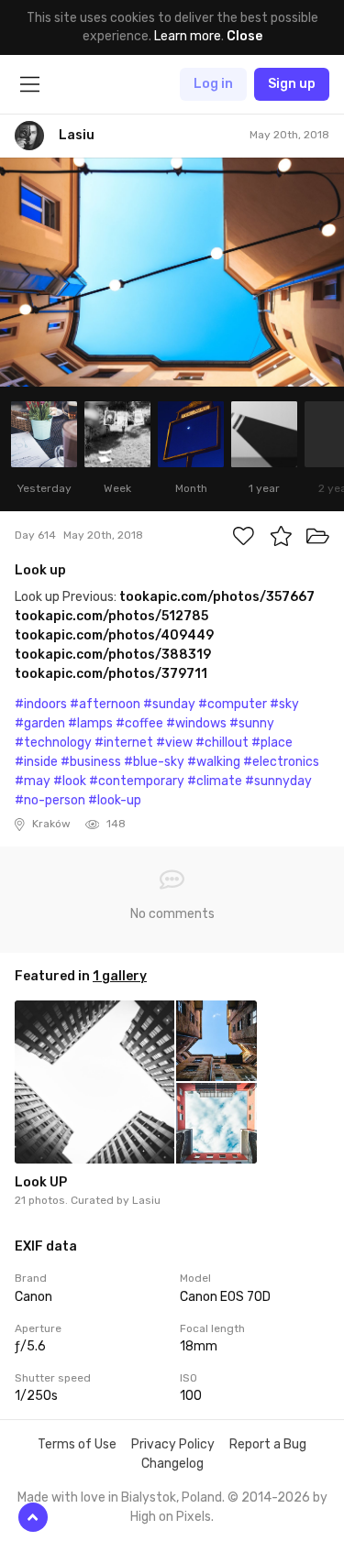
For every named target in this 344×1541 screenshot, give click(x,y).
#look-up (114, 800)
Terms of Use (77, 1444)
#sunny (251, 723)
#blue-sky (154, 762)
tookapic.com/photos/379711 (111, 674)
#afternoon (105, 704)
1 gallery (120, 976)
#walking (213, 762)
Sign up (292, 84)
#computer (232, 704)
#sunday (169, 704)
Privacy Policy (173, 1444)
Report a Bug (267, 1444)
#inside (36, 762)
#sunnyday (278, 781)
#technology (53, 742)
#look (69, 781)
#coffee (139, 723)
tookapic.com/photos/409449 (114, 635)
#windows (196, 723)
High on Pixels (170, 1517)
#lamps (90, 723)
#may (32, 781)
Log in (213, 84)
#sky (284, 704)
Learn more (187, 36)
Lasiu (146, 1200)
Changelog (172, 1463)
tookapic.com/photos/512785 (111, 616)
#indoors (41, 704)
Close (244, 36)
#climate (214, 781)
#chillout (222, 742)
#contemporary (136, 781)
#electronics (281, 762)
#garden (40, 723)
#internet (123, 742)
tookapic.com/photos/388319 (113, 654)
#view (174, 742)
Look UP (41, 1182)
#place (272, 742)
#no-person (50, 800)
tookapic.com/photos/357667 (217, 597)
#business (91, 762)
